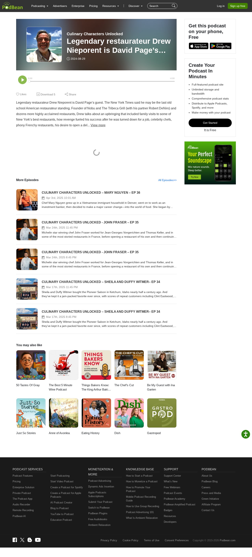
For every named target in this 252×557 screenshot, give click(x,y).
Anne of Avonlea (59, 433)
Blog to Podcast (59, 508)
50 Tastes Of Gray (28, 385)
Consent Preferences (177, 540)
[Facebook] (15, 540)
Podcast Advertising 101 (140, 512)
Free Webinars (172, 487)
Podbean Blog (210, 481)
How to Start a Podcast (139, 475)
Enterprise (78, 5)
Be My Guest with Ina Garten (161, 387)
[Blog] (30, 540)
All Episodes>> (167, 180)
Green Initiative (210, 498)
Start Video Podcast (61, 481)
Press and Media (211, 493)
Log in (221, 5)
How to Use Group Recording (142, 506)
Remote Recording (23, 510)
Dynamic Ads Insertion (101, 486)
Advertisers (60, 5)
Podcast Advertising (99, 480)
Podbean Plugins (97, 513)
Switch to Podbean (99, 507)
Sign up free (237, 5)
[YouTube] (38, 540)
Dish (117, 433)
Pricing (93, 5)
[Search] (174, 6)
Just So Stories (26, 433)
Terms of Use (151, 540)
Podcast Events (173, 493)
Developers (170, 521)
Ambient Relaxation (99, 525)
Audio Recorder (21, 504)
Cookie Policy (130, 540)
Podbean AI (19, 516)
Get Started (210, 122)
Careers (206, 487)
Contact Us (208, 510)
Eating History (91, 433)
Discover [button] (134, 5)
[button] (39, 6)
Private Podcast (22, 493)
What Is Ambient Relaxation (142, 517)
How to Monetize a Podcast (142, 481)
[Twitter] (22, 540)
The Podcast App (22, 498)
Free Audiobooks (97, 519)
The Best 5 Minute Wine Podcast (60, 387)
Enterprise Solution (23, 487)
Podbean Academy (174, 498)
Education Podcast (61, 519)
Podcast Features (23, 475)
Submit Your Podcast (100, 501)
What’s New (170, 481)
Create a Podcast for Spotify (66, 487)
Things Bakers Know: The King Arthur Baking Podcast (96, 387)
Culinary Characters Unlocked (95, 34)
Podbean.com (227, 540)
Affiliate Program (211, 504)
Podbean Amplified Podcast (179, 504)
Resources (170, 516)
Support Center (172, 475)
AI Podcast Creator (61, 502)
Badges (168, 510)
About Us (207, 475)
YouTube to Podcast (62, 514)
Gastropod (154, 433)
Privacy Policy (109, 540)
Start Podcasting (59, 475)
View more (98, 125)
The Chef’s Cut (124, 385)
